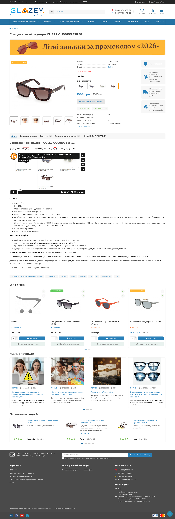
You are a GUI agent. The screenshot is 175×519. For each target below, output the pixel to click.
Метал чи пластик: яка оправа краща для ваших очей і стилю (67, 393)
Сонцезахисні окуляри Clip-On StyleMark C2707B (145, 422)
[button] (13, 47)
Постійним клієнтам (25, 2)
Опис (14, 136)
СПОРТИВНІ (133, 22)
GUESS (110, 67)
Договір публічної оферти (21, 476)
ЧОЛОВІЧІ (91, 22)
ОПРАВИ (47, 22)
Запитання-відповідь (67, 136)
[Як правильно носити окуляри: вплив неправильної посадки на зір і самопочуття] (28, 371)
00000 (14, 322)
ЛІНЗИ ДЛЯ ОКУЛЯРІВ (69, 22)
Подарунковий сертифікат (102, 392)
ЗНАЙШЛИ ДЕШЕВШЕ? (95, 136)
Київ (119, 489)
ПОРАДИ (14, 388)
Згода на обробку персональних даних (26, 479)
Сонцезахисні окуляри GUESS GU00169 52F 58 (92, 422)
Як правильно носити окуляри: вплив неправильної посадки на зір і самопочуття (27, 394)
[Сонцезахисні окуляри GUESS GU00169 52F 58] (71, 425)
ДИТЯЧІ (118, 22)
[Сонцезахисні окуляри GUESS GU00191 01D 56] (18, 425)
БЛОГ (85, 2)
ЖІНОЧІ (105, 22)
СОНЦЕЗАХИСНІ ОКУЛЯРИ (24, 22)
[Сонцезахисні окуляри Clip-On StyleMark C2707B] (124, 425)
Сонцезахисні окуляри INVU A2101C (145, 322)
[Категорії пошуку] (51, 12)
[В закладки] (43, 291)
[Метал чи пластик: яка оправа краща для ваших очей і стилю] (67, 371)
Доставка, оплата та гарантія (70, 2)
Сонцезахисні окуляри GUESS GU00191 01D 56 (42, 422)
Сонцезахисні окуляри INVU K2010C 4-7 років (106, 323)
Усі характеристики (84, 126)
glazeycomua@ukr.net (127, 479)
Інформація (16, 465)
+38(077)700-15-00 (122, 13)
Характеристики (28, 136)
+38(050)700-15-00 (122, 10)
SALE (147, 22)
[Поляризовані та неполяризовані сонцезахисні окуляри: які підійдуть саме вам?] (146, 371)
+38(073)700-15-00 (124, 476)
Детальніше (84, 433)
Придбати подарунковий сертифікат (77, 470)
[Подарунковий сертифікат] (107, 371)
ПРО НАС (13, 2)
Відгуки (45, 136)
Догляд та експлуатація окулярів (46, 2)
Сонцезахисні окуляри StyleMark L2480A (65, 323)
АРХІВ (16, 29)
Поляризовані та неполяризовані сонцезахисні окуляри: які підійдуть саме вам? (146, 394)
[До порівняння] (43, 296)
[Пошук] (102, 11)
